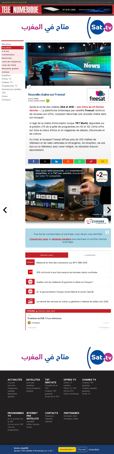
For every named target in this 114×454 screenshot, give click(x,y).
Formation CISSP (71, 419)
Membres (6, 44)
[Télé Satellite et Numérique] (20, 9)
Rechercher (7, 58)
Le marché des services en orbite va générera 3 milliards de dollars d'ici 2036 (72, 301)
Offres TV (6, 79)
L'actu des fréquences (11, 61)
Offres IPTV (69, 391)
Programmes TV (9, 85)
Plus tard (82, 449)
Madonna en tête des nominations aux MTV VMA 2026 (62, 262)
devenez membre (61, 239)
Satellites (6, 75)
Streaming (90, 2)
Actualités (6, 47)
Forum (5, 96)
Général (48, 421)
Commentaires (8, 54)
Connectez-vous (39, 239)
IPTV (84, 2)
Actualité (30, 421)
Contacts (6, 99)
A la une (5, 51)
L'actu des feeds (9, 65)
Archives (5, 72)
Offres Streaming (71, 394)
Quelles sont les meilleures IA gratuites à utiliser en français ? (65, 282)
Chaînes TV (7, 82)
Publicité (48, 419)
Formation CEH (70, 416)
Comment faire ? (67, 449)
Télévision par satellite (68, 2)
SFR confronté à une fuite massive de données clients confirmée (67, 272)
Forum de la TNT (52, 396)
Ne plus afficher (94, 449)
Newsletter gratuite (10, 68)
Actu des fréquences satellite (13, 388)
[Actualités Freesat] (97, 101)
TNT (79, 2)
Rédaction (49, 416)
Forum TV (86, 394)
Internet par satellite (104, 2)
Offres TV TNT (70, 388)
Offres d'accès (33, 424)
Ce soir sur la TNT (15, 424)
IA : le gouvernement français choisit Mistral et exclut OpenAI (65, 292)
